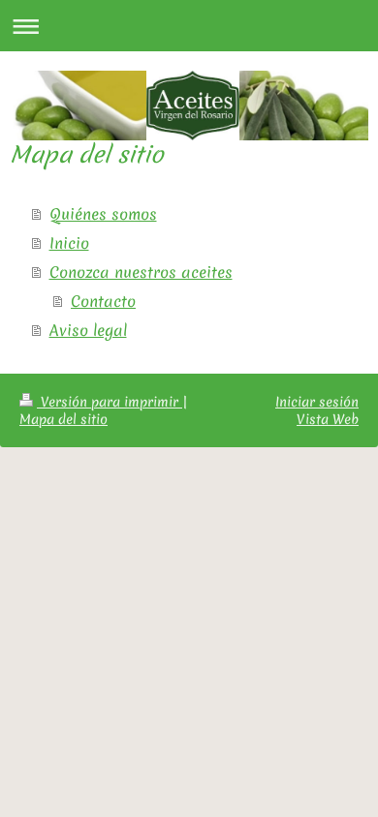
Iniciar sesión (317, 401)
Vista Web (328, 419)
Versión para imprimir (109, 401)
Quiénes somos (103, 214)
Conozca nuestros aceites (141, 272)
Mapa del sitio (63, 419)
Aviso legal (88, 330)
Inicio (69, 243)
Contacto (103, 301)
